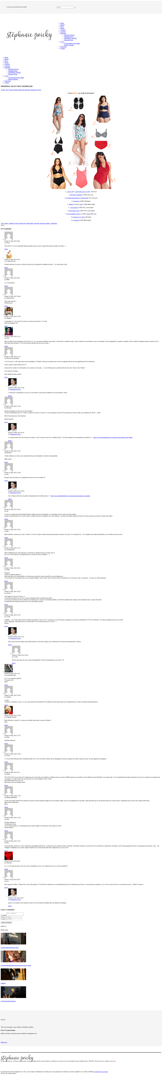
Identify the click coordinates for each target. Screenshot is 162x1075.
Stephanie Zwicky (35, 90)
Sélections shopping (24, 90)
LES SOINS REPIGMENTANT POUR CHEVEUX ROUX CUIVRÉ (16, 965)
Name (2, 917)
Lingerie (11, 90)
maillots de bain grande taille (17, 223)
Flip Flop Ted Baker (76, 195)
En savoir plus (103, 1071)
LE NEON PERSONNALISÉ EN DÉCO (10, 947)
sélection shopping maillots (42, 223)
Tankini (71, 204)
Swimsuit (76, 220)
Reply (6, 249)
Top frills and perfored (72, 198)
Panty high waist (74, 211)
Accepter (96, 1071)
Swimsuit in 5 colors (78, 217)
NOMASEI (3, 983)
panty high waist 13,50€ (82, 191)
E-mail (3, 919)
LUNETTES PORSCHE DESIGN (8, 1001)
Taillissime (54, 223)
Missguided (29, 223)
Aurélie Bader (112, 1061)
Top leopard (74, 207)
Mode (16, 90)
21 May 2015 (5, 90)
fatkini (6, 223)
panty (81, 204)
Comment (4, 915)
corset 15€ (70, 191)
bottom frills (84, 198)
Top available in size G (74, 214)
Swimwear (76, 201)
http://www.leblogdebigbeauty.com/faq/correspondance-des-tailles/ (113, 437)
